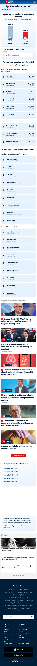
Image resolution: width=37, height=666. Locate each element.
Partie (10, 595)
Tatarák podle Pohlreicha (15, 603)
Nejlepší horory (10, 592)
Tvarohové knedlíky (12, 608)
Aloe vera (26, 603)
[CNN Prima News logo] (9, 1)
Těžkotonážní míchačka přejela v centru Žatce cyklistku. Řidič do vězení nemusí (18, 558)
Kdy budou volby (24, 595)
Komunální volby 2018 (11, 472)
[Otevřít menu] (2, 2)
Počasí (15, 595)
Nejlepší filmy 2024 (23, 589)
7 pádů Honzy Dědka (10, 600)
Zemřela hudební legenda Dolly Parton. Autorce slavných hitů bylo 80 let (18, 549)
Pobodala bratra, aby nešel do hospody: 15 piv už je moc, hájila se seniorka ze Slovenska (18, 567)
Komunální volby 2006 (11, 481)
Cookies (6, 637)
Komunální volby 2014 (11, 475)
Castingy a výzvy (22, 629)
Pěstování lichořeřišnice (11, 605)
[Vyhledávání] (27, 2)
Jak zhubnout (12, 589)
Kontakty (20, 631)
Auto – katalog (24, 597)
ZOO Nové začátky (13, 597)
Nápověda (21, 637)
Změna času (28, 592)
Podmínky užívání (8, 634)
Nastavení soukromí (23, 643)
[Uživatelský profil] (30, 2)
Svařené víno (29, 600)
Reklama (6, 629)
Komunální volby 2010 (11, 478)
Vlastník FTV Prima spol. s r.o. (10, 640)
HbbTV (6, 631)
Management (21, 624)
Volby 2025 (21, 600)
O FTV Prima (7, 624)
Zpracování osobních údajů (23, 634)
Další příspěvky (17, 455)
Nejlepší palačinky (24, 608)
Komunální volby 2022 (11, 469)
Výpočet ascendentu (26, 605)
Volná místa (7, 627)
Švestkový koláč (18, 611)
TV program (19, 592)
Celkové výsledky (6, 9)
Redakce (20, 640)
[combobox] (18, 55)
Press (19, 627)
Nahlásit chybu (8, 643)
